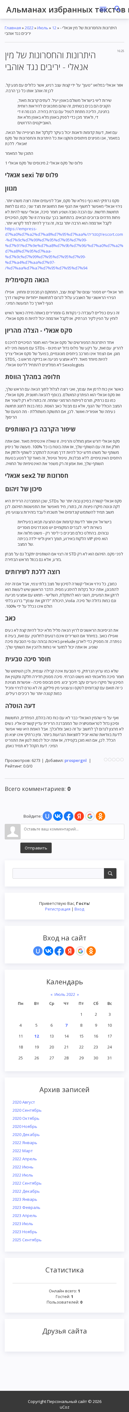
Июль (42, 28)
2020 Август (24, 1102)
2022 (29, 28)
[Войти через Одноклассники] (91, 951)
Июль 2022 (64, 994)
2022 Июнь (23, 1167)
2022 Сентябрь (27, 1183)
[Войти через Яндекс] (70, 951)
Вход (79, 909)
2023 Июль (23, 1223)
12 (36, 1036)
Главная (13, 28)
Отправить (36, 848)
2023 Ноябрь (25, 1231)
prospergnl (75, 760)
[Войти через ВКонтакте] (48, 951)
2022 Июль (23, 1175)
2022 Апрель (25, 1159)
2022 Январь (25, 1142)
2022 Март (23, 1150)
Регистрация (57, 909)
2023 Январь (25, 1199)
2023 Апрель (25, 1215)
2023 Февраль (26, 1207)
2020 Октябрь (26, 1118)
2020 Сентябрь (27, 1110)
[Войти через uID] (38, 951)
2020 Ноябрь (25, 1126)
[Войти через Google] (80, 951)
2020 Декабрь (26, 1134)
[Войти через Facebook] (59, 951)
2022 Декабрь (26, 1191)
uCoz (65, 1407)
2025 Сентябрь (27, 1240)
